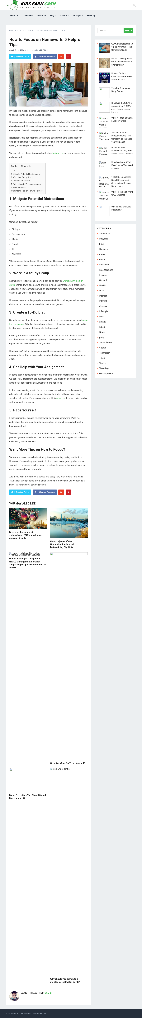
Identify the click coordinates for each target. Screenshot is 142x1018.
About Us (14, 15)
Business (103, 249)
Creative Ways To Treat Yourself (67, 763)
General (63, 15)
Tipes (102, 358)
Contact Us (27, 15)
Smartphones (105, 342)
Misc (101, 316)
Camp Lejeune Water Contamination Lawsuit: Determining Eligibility (62, 544)
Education (104, 264)
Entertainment (106, 270)
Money (102, 321)
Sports (102, 347)
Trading (102, 363)
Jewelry (103, 306)
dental (102, 259)
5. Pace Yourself (18, 187)
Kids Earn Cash (18, 1013)
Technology (104, 353)
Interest (103, 296)
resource (60, 398)
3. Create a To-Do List (20, 181)
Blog (52, 15)
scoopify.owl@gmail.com (35, 1013)
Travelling (104, 368)
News (102, 332)
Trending (91, 15)
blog (101, 244)
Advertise (41, 15)
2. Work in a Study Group (22, 177)
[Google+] (61, 56)
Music (102, 327)
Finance (103, 275)
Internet (103, 301)
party (101, 337)
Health (102, 285)
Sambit (12, 50)
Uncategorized (106, 373)
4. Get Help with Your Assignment (26, 184)
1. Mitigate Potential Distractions (25, 174)
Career (102, 254)
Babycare (103, 238)
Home (11, 30)
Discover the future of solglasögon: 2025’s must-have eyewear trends (25, 535)
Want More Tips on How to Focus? (27, 191)
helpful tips (58, 153)
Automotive (104, 233)
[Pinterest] (68, 56)
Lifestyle (77, 15)
